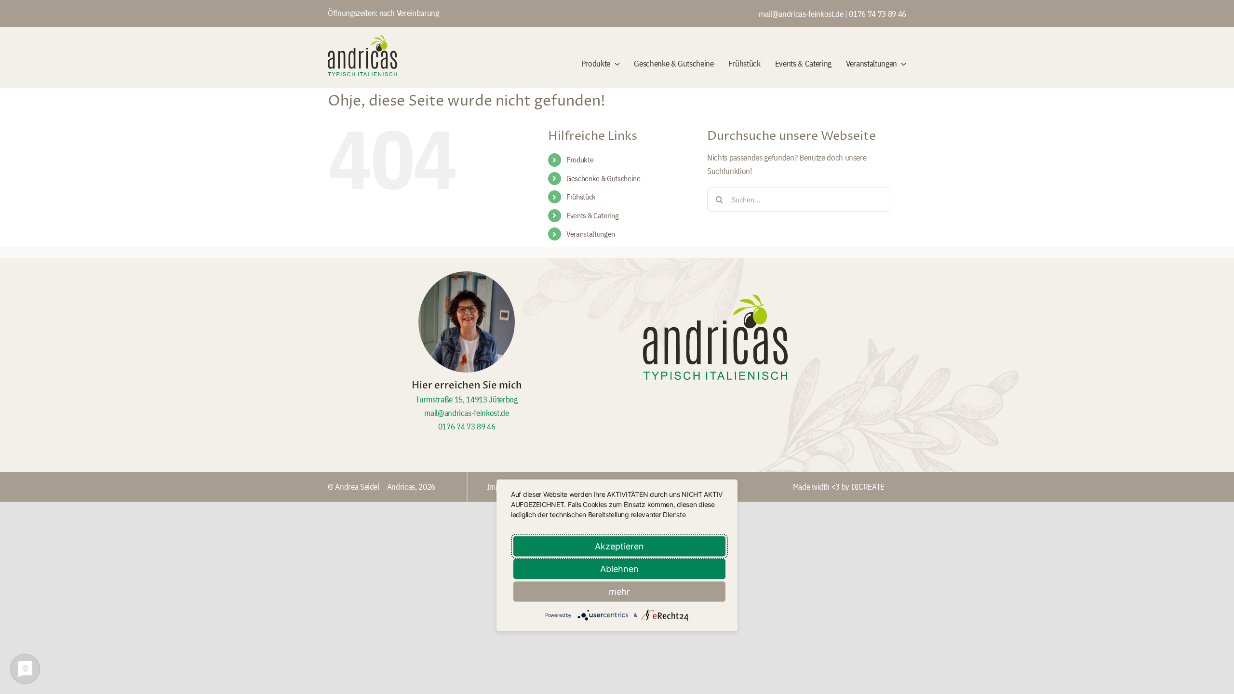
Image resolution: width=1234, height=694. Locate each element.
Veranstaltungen (590, 234)
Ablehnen (619, 569)
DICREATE (868, 486)
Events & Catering (592, 215)
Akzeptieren (619, 546)
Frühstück (581, 196)
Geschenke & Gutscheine (603, 178)
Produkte (579, 159)
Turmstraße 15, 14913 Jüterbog (466, 399)
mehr (619, 592)
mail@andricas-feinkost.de (802, 14)
